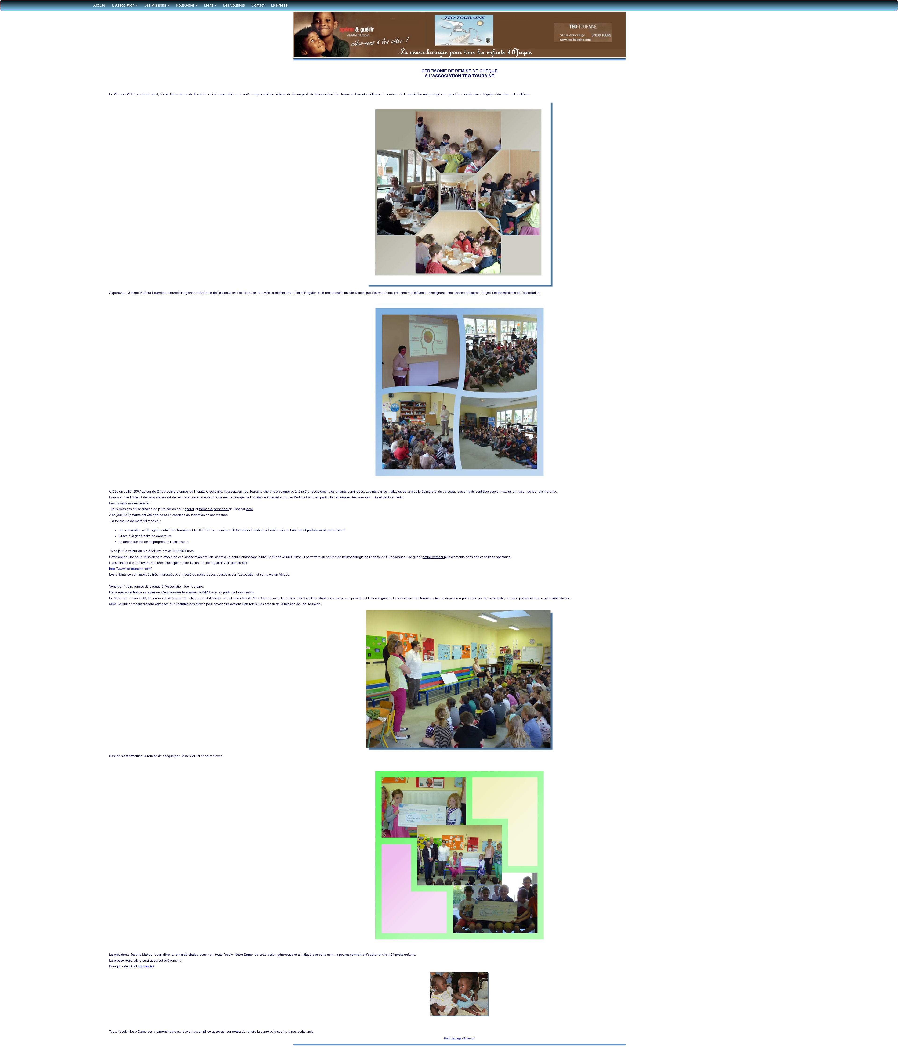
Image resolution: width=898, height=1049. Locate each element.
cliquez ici (146, 966)
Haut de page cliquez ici (459, 1038)
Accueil (99, 5)
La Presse (279, 5)
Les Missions (155, 5)
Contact (257, 5)
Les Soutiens (234, 5)
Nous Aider (185, 5)
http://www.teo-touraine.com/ (130, 568)
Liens (208, 5)
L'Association (123, 5)
